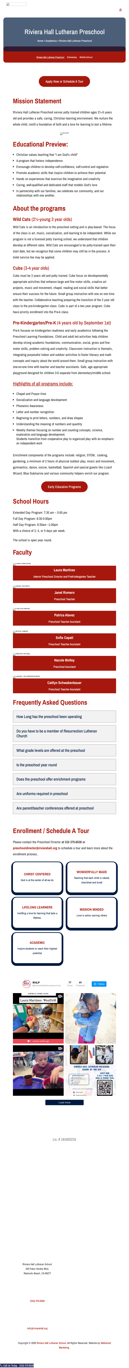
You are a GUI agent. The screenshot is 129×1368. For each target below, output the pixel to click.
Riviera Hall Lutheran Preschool (50, 57)
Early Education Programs (64, 486)
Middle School (86, 57)
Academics (51, 41)
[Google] (33, 1236)
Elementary (72, 57)
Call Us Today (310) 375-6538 (18, 1365)
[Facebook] (26, 1236)
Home (40, 41)
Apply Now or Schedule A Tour (64, 81)
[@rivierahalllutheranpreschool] (26, 984)
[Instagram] (48, 1236)
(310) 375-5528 (37, 1301)
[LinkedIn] (41, 1236)
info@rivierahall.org (37, 1328)
